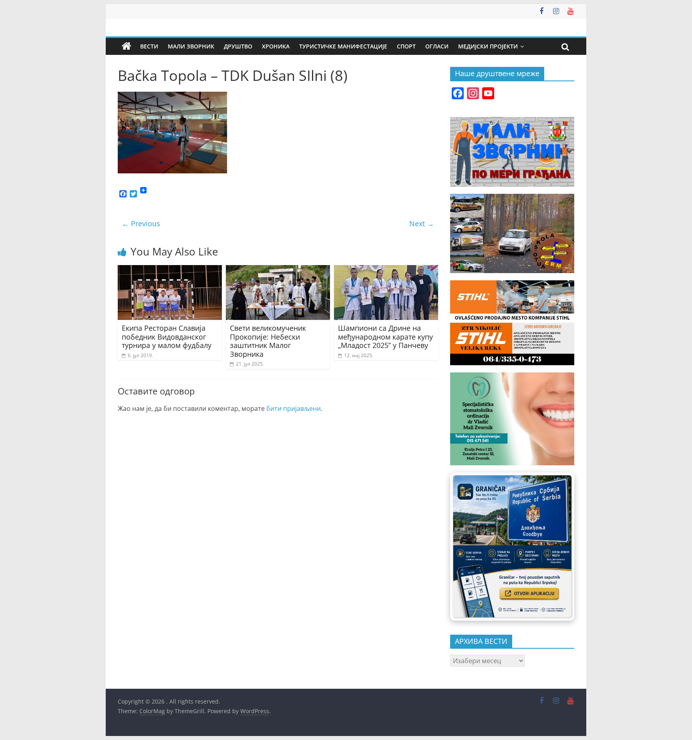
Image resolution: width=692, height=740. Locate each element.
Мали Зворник (191, 46)
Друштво (238, 46)
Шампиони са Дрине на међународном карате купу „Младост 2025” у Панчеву (385, 336)
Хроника (276, 46)
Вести (149, 46)
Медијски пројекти (488, 46)
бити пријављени (293, 408)
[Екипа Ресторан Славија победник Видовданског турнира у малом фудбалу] (170, 269)
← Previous (141, 223)
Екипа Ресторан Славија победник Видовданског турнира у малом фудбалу (166, 336)
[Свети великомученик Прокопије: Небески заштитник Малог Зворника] (278, 269)
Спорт (406, 46)
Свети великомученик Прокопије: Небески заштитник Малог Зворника (268, 341)
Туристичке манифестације (343, 46)
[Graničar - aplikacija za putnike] (512, 546)
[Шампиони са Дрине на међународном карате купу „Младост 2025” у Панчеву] (386, 269)
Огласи (437, 46)
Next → (421, 223)
